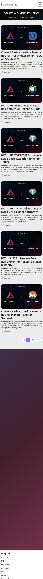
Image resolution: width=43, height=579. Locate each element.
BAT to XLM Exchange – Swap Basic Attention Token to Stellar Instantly (21, 262)
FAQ (2, 561)
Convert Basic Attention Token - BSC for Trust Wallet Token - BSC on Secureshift (21, 56)
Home (11, 17)
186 (33, 340)
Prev (20, 340)
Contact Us (5, 568)
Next (38, 340)
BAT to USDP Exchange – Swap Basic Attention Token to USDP (20, 107)
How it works (5, 565)
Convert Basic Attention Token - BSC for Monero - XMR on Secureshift (21, 315)
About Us (4, 557)
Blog (2, 572)
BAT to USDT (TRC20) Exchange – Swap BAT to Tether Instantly (21, 210)
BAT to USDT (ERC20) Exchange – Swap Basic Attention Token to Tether (21, 159)
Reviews (4, 575)
